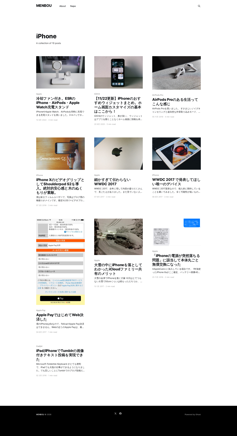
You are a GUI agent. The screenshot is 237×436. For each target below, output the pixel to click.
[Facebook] (120, 413)
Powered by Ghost (193, 414)
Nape (73, 6)
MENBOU (44, 5)
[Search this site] (199, 6)
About (62, 6)
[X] (115, 413)
